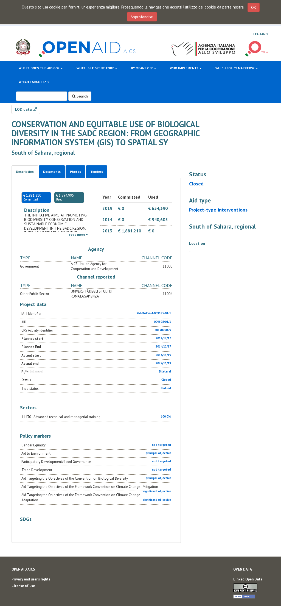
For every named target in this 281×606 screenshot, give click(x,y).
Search (81, 96)
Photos (75, 171)
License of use (23, 585)
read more (77, 234)
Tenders (96, 171)
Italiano (260, 34)
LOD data (24, 109)
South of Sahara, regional (43, 152)
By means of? (142, 68)
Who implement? (184, 68)
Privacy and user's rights (31, 579)
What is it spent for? (95, 68)
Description (25, 171)
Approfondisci (142, 16)
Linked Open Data (247, 579)
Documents (52, 171)
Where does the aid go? (39, 68)
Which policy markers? (235, 68)
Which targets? (33, 82)
